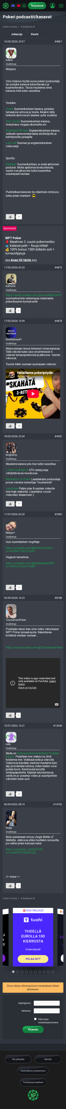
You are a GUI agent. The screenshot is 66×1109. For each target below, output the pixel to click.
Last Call (11, 143)
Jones (10, 109)
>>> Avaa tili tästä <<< (21, 260)
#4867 (58, 41)
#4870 (58, 267)
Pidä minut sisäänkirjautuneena (48, 1021)
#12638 (57, 725)
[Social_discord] (13, 5)
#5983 (58, 514)
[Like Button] (10, 216)
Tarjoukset (37, 5)
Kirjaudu (33, 1029)
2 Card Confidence (17, 470)
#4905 (58, 436)
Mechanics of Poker (18, 479)
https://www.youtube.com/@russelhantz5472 (34, 295)
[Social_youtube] (18, 5)
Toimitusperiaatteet (33, 1082)
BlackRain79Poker (17, 130)
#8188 (58, 597)
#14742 (57, 804)
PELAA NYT (33, 959)
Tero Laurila (13, 121)
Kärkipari (11, 164)
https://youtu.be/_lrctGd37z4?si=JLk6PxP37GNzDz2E (24, 851)
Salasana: (26, 1011)
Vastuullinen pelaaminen (33, 1070)
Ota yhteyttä (18, 1059)
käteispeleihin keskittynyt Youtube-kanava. (33, 755)
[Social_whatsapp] (24, 5)
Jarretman (12, 488)
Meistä (48, 1059)
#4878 (58, 321)
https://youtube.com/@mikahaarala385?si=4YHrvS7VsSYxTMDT (30, 565)
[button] (52, 5)
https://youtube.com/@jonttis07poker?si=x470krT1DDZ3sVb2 (29, 549)
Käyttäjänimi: (24, 1003)
